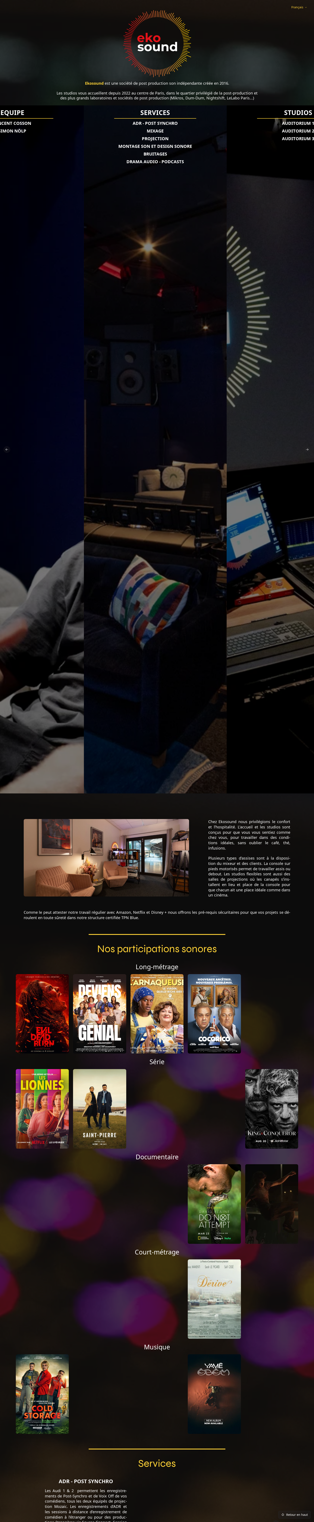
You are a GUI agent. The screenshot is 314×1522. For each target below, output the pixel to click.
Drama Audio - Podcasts (155, 161)
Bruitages (155, 154)
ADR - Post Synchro (155, 123)
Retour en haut (297, 1515)
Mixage (155, 131)
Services (155, 113)
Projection (155, 138)
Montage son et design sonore (155, 146)
